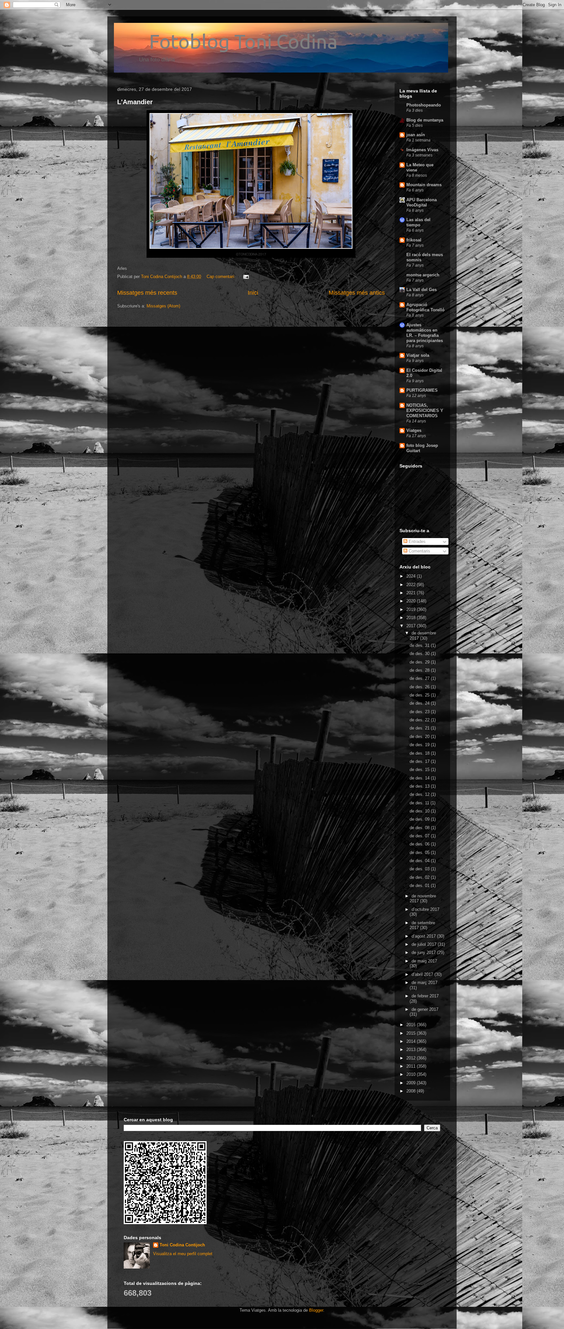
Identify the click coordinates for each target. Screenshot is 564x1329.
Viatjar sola (417, 355)
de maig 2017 (424, 961)
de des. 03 (420, 868)
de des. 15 (420, 769)
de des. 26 (420, 686)
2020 (411, 601)
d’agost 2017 (424, 936)
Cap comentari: (222, 276)
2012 (411, 1058)
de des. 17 (420, 761)
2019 (411, 609)
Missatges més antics (357, 292)
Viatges (413, 430)
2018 (411, 617)
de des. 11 (420, 802)
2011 (411, 1066)
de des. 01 (420, 885)
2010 (411, 1074)
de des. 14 (420, 778)
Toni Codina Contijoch (182, 1244)
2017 (411, 625)
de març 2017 (424, 982)
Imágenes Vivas (422, 149)
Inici (253, 292)
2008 (411, 1091)
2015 (411, 1033)
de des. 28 (420, 670)
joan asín (415, 134)
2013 (411, 1049)
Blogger (316, 1310)
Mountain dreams (424, 184)
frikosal (413, 240)
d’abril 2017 (423, 974)
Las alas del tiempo (418, 222)
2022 (411, 584)
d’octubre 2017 (425, 909)
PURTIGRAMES (422, 390)
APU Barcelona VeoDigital (421, 202)
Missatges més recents (147, 292)
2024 (411, 576)
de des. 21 (420, 728)
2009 (411, 1082)
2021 (411, 592)
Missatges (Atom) (163, 306)
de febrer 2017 (425, 995)
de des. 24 (420, 703)
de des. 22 (420, 719)
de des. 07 (420, 835)
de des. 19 (420, 744)
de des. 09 (420, 819)
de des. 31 (420, 645)
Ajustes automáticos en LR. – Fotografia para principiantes (424, 332)
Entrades (416, 541)
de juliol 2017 (425, 944)
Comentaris (418, 551)
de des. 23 (420, 711)
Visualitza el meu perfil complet (182, 1253)
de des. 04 (420, 860)
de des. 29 (420, 662)
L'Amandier (135, 102)
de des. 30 (420, 653)
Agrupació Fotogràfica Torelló (425, 307)
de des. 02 (420, 877)
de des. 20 (420, 736)
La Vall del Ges (421, 289)
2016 (411, 1024)
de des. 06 (420, 844)
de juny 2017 (424, 952)
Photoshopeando (423, 105)
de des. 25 (420, 695)
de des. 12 (420, 794)
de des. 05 (420, 852)
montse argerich (422, 274)
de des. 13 (420, 786)
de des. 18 (420, 753)
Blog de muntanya (424, 120)
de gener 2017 (425, 1009)
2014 (411, 1041)
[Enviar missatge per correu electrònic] (245, 276)
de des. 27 (420, 678)
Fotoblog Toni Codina (227, 41)
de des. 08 (420, 827)
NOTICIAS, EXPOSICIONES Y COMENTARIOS (424, 410)
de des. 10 (420, 811)
